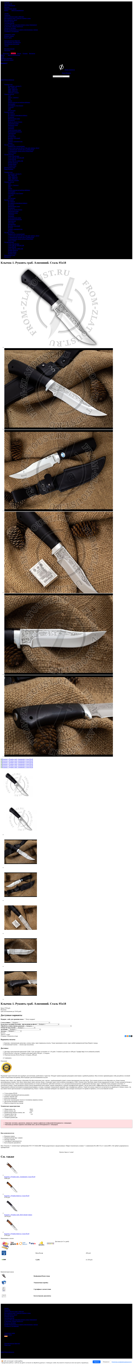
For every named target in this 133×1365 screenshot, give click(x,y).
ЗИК (9, 99)
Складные (11, 127)
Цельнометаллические (15, 131)
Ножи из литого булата (15, 122)
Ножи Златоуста (70, 69)
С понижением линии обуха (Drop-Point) (20, 151)
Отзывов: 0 (4, 1036)
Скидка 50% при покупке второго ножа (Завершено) (20, 25)
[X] (131, 1036)
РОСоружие (11, 110)
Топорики (11, 128)
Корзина (7, 7)
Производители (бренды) (12, 41)
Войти (6, 10)
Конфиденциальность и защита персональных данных (21, 29)
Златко (10, 100)
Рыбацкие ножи (13, 125)
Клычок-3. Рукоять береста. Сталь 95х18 (16, 1233)
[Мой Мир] (129, 1036)
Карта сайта (8, 37)
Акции (6, 13)
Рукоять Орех (12, 166)
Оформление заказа (10, 8)
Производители (9, 94)
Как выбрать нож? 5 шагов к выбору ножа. (17, 18)
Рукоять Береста (13, 162)
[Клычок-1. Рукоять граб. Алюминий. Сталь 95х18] (17, 759)
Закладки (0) (8, 4)
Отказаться (106, 1362)
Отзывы (25, 53)
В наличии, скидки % (14, 86)
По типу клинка (9, 144)
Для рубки (11, 135)
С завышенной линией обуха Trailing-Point (21, 149)
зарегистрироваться (17, 10)
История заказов (9, 48)
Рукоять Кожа (12, 164)
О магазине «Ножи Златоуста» (13, 26)
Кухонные (11, 117)
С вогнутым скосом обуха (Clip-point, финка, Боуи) (23, 148)
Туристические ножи (14, 130)
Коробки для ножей (14, 138)
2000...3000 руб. (13, 89)
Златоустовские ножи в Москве (14, 16)
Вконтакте (6, 53)
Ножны (10, 143)
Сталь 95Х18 (12, 159)
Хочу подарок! (30, 1019)
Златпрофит (11, 104)
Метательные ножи (14, 118)
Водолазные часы (9, 167)
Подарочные (12, 136)
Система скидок (9, 23)
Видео (19, 53)
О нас (2, 56)
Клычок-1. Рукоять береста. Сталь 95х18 (16, 1195)
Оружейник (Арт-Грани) (15, 105)
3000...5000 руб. (13, 91)
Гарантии (7, 15)
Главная (6, 2)
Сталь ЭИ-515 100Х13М (15, 161)
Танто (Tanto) (12, 153)
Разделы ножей (9, 112)
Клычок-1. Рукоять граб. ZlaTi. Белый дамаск (18, 1214)
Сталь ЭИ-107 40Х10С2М (16, 157)
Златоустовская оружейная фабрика (19, 102)
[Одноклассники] (127, 1036)
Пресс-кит (7, 1345)
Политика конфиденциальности (122, 1362)
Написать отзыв (13, 1036)
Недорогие (11, 120)
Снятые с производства (15, 141)
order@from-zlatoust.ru (7, 80)
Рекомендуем (8, 84)
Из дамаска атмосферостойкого (17, 115)
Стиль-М (10, 107)
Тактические (12, 133)
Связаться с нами (9, 34)
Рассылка (7, 50)
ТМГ (9, 109)
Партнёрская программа (11, 44)
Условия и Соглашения (11, 31)
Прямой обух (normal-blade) (16, 146)
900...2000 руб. (12, 87)
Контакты (32, 53)
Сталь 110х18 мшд (13, 156)
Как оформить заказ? (10, 20)
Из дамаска (11, 114)
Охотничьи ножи (13, 123)
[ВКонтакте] (125, 1036)
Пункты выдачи (9, 21)
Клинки (10, 140)
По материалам (9, 154)
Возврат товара (9, 36)
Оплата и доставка (10, 28)
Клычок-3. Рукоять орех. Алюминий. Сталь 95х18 (19, 1176)
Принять (96, 1362)
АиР (9, 96)
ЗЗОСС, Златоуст (13, 97)
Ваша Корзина (66, 73)
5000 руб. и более (13, 92)
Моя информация (9, 5)
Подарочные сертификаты (12, 42)
